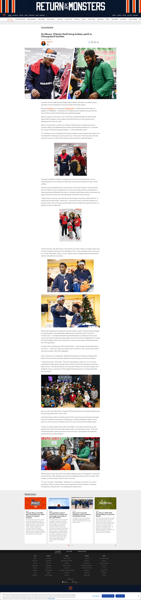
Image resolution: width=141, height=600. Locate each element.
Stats (35, 572)
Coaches (35, 563)
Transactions (34, 575)
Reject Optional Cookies (108, 595)
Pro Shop (104, 567)
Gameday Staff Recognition (86, 565)
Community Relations (104, 563)
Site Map (104, 575)
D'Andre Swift (69, 108)
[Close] (138, 596)
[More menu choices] (46, 15)
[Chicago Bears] (70, 588)
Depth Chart (35, 560)
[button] (69, 545)
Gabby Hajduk (50, 41)
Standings (35, 570)
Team (35, 555)
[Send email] (95, 43)
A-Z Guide (87, 558)
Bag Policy (87, 560)
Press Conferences (48, 575)
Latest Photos (48, 560)
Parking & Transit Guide (86, 567)
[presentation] (115, 545)
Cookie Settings (96, 595)
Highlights (48, 572)
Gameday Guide (87, 563)
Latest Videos (48, 563)
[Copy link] (98, 42)
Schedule (35, 567)
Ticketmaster (66, 572)
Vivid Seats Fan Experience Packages (66, 570)
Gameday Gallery (48, 570)
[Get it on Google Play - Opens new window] (75, 582)
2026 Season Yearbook (104, 558)
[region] (70, 596)
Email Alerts (104, 565)
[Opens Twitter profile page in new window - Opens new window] (48, 45)
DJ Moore (50, 108)
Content (48, 555)
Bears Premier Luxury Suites (66, 560)
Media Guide (34, 565)
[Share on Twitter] (92, 43)
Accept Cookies (120, 595)
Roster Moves (48, 567)
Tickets (67, 555)
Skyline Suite (66, 567)
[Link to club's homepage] (4, 15)
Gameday (87, 555)
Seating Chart (86, 570)
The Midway (66, 563)
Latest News (48, 558)
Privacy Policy (51, 598)
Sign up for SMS (104, 570)
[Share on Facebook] (89, 43)
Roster (35, 558)
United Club (66, 575)
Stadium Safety (87, 575)
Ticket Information (66, 558)
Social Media (104, 572)
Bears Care (104, 560)
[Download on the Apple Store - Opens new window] (65, 582)
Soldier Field (86, 572)
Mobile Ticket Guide (67, 565)
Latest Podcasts (48, 565)
